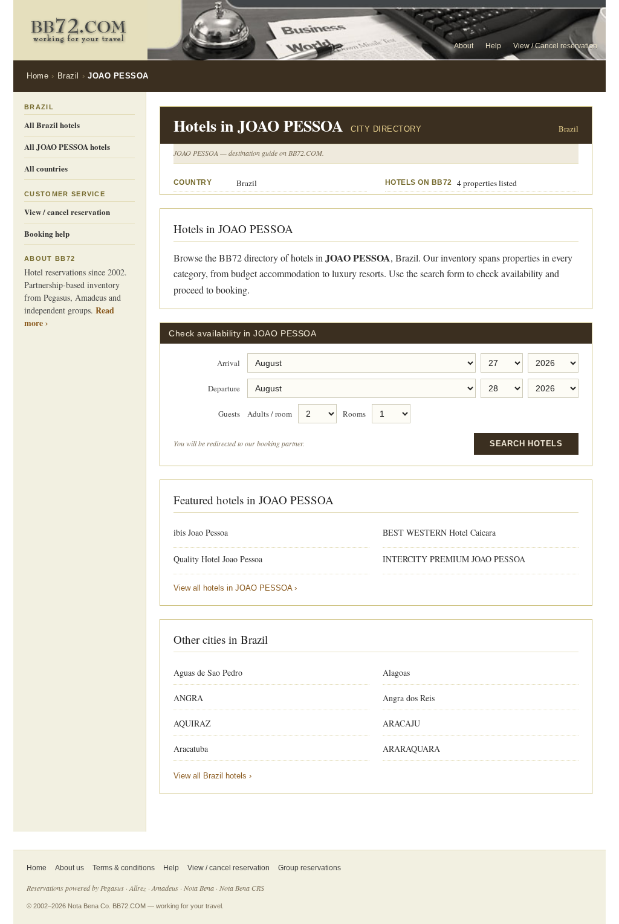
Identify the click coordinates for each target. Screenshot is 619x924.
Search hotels (526, 443)
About (463, 46)
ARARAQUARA (411, 748)
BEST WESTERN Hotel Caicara (439, 532)
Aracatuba (190, 748)
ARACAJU (401, 723)
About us (69, 868)
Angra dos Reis (409, 698)
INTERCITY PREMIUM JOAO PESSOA (454, 559)
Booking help (47, 233)
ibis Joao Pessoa (200, 532)
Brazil (68, 75)
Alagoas (396, 672)
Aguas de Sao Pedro (207, 672)
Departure (224, 389)
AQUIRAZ (192, 723)
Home (37, 75)
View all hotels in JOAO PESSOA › (235, 587)
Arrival (228, 363)
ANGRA (188, 698)
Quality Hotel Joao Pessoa (217, 559)
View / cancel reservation (67, 211)
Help (493, 46)
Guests (229, 414)
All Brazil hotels (52, 124)
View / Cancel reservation (555, 46)
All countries (46, 168)
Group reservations (309, 868)
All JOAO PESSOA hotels (67, 146)
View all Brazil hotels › (212, 775)
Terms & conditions (123, 868)
